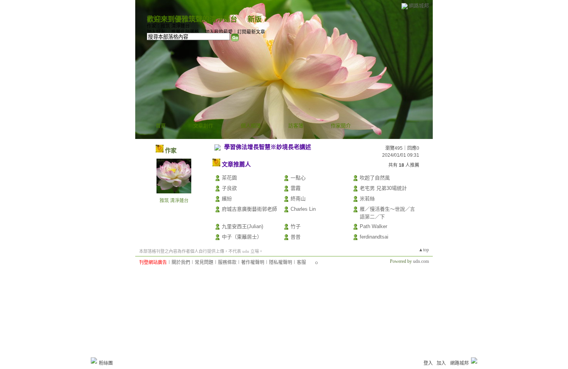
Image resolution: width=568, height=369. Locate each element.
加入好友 (156, 32)
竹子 (296, 226)
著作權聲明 (252, 262)
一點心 (298, 178)
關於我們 (181, 262)
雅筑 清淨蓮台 (174, 200)
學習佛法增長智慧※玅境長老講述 (267, 147)
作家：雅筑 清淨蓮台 (168, 26)
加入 (441, 363)
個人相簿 (251, 126)
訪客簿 (295, 126)
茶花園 (229, 178)
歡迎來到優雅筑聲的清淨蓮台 (192, 19)
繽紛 (227, 198)
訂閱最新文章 (251, 32)
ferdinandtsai (374, 237)
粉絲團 (106, 363)
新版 (255, 19)
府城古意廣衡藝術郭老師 (249, 209)
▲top (423, 249)
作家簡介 (341, 126)
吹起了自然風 (375, 178)
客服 (301, 262)
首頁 (161, 126)
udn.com (421, 261)
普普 (296, 237)
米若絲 (367, 198)
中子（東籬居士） (242, 237)
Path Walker (373, 226)
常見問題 (204, 262)
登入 (428, 363)
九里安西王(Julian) (242, 226)
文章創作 (203, 126)
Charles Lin (303, 209)
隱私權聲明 (280, 262)
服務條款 (227, 262)
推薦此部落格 (185, 32)
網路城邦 (419, 5)
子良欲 (229, 188)
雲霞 (296, 188)
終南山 (298, 198)
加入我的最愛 (219, 32)
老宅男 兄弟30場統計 (383, 188)
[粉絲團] (94, 360)
